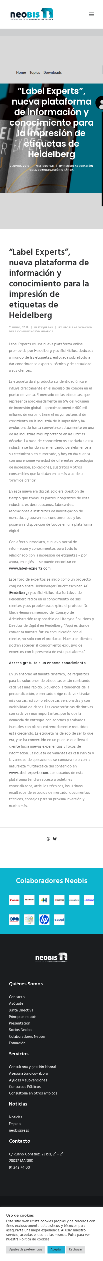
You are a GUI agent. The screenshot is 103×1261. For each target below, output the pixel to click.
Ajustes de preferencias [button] (25, 1249)
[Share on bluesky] (55, 839)
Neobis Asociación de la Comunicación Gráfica (61, 168)
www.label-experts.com (29, 569)
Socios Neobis (20, 1030)
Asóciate (16, 1004)
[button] (91, 14)
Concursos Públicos (25, 1087)
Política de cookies (35, 1239)
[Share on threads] (48, 839)
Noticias (15, 1117)
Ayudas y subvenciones (28, 1080)
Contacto (17, 997)
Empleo (15, 1124)
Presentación (19, 1023)
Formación (17, 1043)
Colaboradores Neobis (27, 1037)
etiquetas (46, 166)
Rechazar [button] (75, 1249)
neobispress (19, 1131)
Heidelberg (19, 593)
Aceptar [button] (56, 1249)
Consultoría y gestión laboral (32, 1067)
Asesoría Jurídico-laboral (28, 1074)
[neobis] (32, 14)
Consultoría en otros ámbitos (33, 1093)
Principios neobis (22, 1017)
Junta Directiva (21, 1010)
